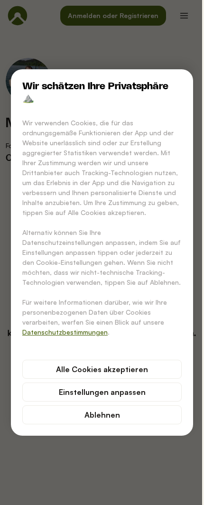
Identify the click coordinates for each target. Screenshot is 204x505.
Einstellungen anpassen (102, 392)
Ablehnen (102, 415)
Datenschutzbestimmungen (65, 332)
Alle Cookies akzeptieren (102, 369)
